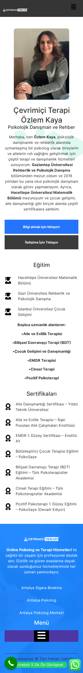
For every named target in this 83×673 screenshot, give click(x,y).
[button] (73, 7)
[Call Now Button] (11, 663)
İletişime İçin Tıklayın (41, 242)
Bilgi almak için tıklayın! (41, 227)
